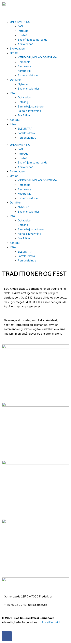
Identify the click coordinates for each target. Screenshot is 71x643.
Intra (13, 124)
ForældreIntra (26, 133)
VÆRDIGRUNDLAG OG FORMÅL (38, 57)
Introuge (23, 30)
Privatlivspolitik (51, 622)
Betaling (23, 102)
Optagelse (24, 97)
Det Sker (15, 79)
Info (12, 93)
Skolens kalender (28, 88)
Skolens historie (28, 75)
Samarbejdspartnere (31, 106)
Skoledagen (17, 48)
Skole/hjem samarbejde (32, 39)
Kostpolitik (24, 70)
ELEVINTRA (25, 128)
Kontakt (15, 119)
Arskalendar (25, 44)
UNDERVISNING (20, 21)
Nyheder (23, 84)
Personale (24, 61)
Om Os (14, 53)
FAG (20, 26)
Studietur (23, 35)
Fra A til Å (24, 115)
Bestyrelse (24, 66)
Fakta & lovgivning (29, 110)
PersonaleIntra (27, 137)
